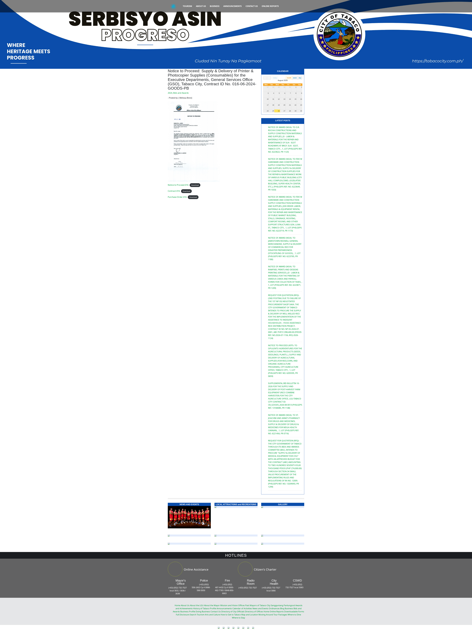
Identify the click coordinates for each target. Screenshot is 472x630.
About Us (201, 6)
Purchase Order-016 (177, 197)
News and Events (260, 608)
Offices (241, 605)
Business (214, 6)
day (300, 78)
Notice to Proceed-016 (178, 185)
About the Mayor (212, 605)
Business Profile (187, 611)
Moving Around (265, 614)
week (295, 78)
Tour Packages (280, 614)
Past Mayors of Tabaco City (257, 605)
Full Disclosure (182, 614)
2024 (170, 93)
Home (177, 605)
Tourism (187, 6)
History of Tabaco (201, 608)
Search (193, 614)
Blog (282, 608)
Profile (213, 608)
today (275, 78)
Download (195, 185)
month (289, 78)
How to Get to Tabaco (231, 614)
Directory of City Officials (232, 611)
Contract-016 (174, 191)
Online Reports (270, 6)
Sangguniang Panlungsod (283, 605)
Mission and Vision (229, 605)
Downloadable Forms (294, 611)
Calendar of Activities (242, 608)
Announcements (232, 6)
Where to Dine (294, 614)
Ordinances (274, 608)
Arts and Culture (212, 614)
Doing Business (203, 611)
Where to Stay (238, 617)
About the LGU (197, 605)
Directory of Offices (254, 611)
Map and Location (249, 614)
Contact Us (252, 6)
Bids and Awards (181, 93)
